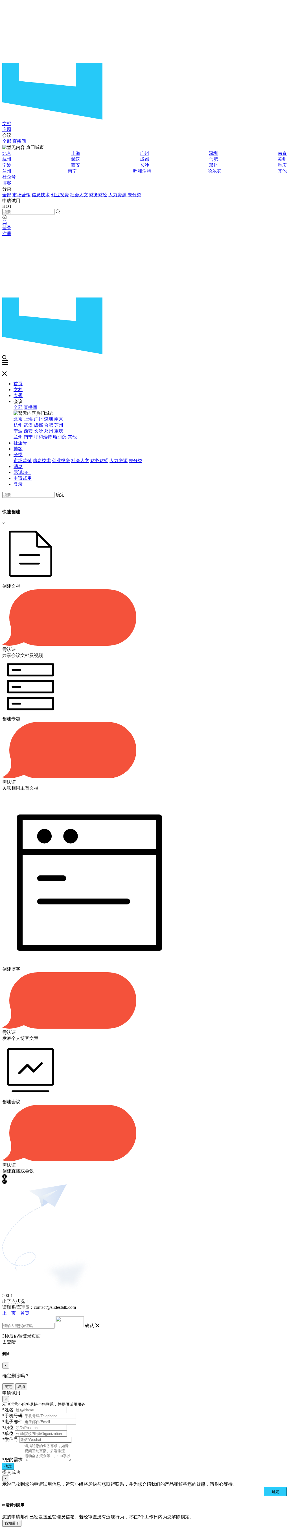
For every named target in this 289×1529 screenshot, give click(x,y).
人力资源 (117, 194)
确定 (60, 494)
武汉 (75, 159)
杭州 (6, 159)
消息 (18, 466)
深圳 (213, 153)
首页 (18, 383)
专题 (6, 129)
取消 (21, 1387)
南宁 (72, 171)
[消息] (4, 222)
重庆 (282, 165)
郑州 (213, 165)
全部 (6, 141)
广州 (144, 153)
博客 (6, 182)
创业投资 (60, 194)
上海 (75, 153)
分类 (18, 454)
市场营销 (21, 194)
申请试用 (23, 478)
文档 (6, 123)
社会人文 (79, 194)
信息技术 (41, 194)
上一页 (9, 1313)
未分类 (134, 194)
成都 (144, 159)
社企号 (9, 177)
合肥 (213, 159)
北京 (6, 153)
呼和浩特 (142, 171)
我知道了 (12, 1523)
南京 (282, 153)
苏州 (282, 159)
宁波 (6, 165)
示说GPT (22, 472)
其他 (282, 171)
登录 (6, 227)
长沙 (144, 165)
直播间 (19, 141)
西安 (75, 165)
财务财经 (98, 194)
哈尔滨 (214, 171)
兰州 (6, 171)
